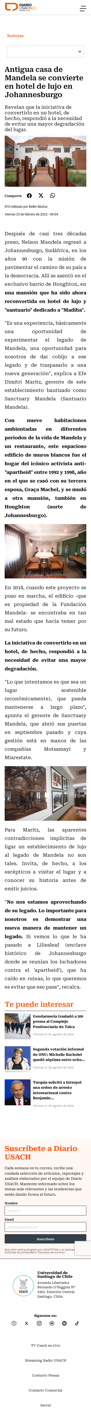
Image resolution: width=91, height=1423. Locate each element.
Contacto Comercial (45, 1390)
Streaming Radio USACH (45, 1360)
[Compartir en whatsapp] (53, 195)
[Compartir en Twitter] (41, 195)
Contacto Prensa (45, 1375)
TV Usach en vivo (45, 1345)
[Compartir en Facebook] (29, 195)
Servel (45, 1405)
